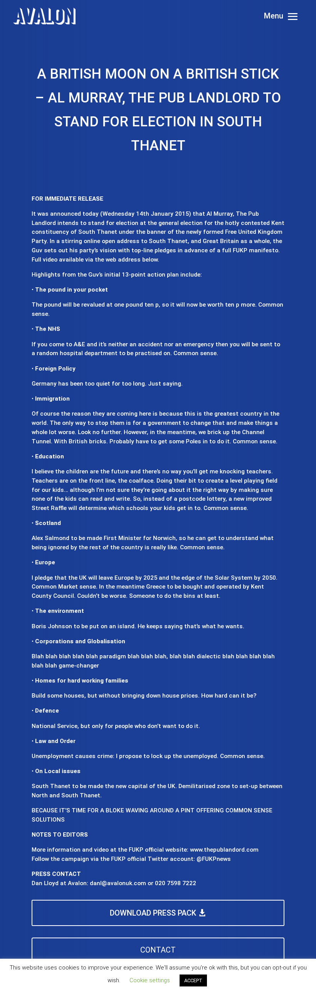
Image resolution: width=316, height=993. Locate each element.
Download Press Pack (153, 913)
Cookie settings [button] (149, 980)
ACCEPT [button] (193, 980)
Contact (158, 949)
